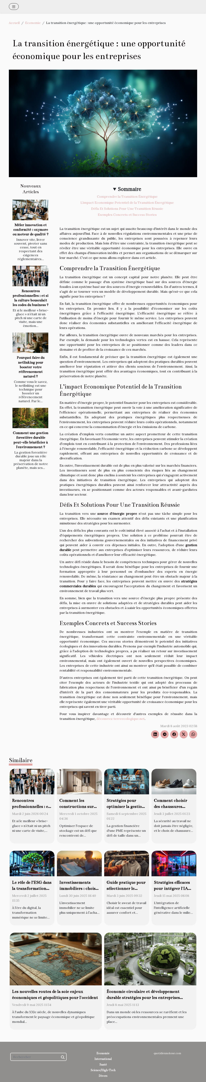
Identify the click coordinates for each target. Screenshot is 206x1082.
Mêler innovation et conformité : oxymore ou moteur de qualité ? (30, 229)
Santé (103, 1064)
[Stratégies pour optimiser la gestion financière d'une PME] (126, 781)
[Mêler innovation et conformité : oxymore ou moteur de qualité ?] (30, 210)
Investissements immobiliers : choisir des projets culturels (79, 888)
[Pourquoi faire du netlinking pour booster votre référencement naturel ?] (30, 343)
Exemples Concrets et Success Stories (127, 215)
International (103, 1059)
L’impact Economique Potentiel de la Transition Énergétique (127, 202)
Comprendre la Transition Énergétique (127, 196)
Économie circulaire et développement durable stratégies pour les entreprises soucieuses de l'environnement (143, 997)
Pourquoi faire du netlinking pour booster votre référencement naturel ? (30, 366)
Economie (33, 23)
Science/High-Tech (103, 1070)
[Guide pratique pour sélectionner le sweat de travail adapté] (126, 863)
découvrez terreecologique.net (120, 719)
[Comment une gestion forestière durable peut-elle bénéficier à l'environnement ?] (30, 418)
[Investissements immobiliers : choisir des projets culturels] (79, 863)
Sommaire (129, 189)
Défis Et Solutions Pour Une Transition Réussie (127, 209)
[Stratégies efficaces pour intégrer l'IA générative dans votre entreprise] (173, 863)
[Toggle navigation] (14, 6)
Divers (103, 1076)
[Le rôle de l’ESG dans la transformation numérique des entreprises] (32, 863)
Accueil (14, 23)
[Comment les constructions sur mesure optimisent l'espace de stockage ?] (79, 781)
